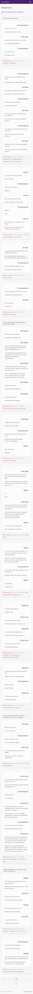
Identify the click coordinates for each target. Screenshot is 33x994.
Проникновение (8, 408)
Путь (4, 861)
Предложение (7, 707)
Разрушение (7, 595)
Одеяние (5, 63)
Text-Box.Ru (5, 2)
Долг (4, 537)
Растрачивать (15, 595)
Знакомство (6, 161)
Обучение (6, 859)
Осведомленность (17, 159)
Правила (13, 972)
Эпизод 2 (21, 157)
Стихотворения (27, 991)
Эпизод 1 (21, 61)
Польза (23, 931)
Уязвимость (13, 859)
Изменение (6, 314)
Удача (26, 763)
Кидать (5, 277)
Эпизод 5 (21, 652)
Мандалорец (9, 61)
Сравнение (12, 63)
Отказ (10, 277)
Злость (24, 859)
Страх (19, 859)
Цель (17, 707)
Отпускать (12, 931)
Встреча (13, 460)
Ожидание (6, 655)
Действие (23, 408)
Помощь (16, 408)
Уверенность (7, 159)
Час (15, 237)
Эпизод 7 (21, 929)
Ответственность (16, 161)
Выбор (27, 535)
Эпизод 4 (21, 458)
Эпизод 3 (21, 234)
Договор (13, 314)
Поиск (27, 234)
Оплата (19, 237)
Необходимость (15, 655)
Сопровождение (8, 237)
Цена (26, 592)
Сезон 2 (15, 61)
